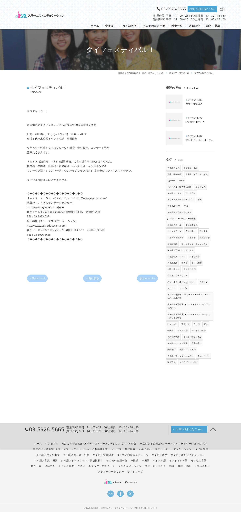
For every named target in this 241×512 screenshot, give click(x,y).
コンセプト (172, 324)
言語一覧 (185, 324)
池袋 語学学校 (174, 174)
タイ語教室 (197, 262)
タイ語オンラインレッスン (179, 212)
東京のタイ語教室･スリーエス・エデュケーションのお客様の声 (188, 296)
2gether (171, 180)
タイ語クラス (173, 167)
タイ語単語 (172, 262)
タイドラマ (201, 186)
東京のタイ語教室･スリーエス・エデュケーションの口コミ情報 (188, 316)
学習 (186, 205)
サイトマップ (135, 471)
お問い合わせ (173, 269)
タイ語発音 (195, 256)
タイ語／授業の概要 (193, 336)
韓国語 (184, 262)
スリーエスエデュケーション (180, 199)
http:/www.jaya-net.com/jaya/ (45, 207)
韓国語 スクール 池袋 (197, 174)
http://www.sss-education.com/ (47, 225)
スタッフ (204, 281)
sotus (181, 180)
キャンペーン (204, 355)
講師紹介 (171, 349)
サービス (184, 288)
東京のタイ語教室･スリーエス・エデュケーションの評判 (188, 306)
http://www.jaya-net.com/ (91, 198)
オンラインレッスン (189, 362)
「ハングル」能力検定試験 (179, 186)
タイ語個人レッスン (176, 256)
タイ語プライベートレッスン (180, 250)
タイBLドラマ (173, 205)
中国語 (170, 330)
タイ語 (197, 324)
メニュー (171, 288)
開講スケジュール (188, 349)
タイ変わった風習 (175, 237)
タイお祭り (191, 231)
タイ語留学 (205, 237)
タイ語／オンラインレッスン (180, 355)
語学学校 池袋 (191, 167)
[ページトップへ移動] (213, 429)
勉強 (199, 199)
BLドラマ (171, 362)
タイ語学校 (172, 244)
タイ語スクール (174, 225)
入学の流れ (196, 343)
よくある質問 (190, 269)
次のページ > (147, 278)
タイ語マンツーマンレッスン (194, 244)
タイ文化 (204, 231)
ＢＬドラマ (191, 193)
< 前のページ (37, 278)
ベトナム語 (183, 330)
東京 (206, 324)
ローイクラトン (174, 231)
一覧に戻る (92, 278)
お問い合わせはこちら (202, 9)
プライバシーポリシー (177, 275)
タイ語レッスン (174, 193)
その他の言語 (173, 336)
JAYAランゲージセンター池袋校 (181, 218)
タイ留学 (192, 237)
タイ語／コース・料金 (177, 343)
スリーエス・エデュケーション (181, 281)
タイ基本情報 (192, 225)
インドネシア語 (199, 330)
